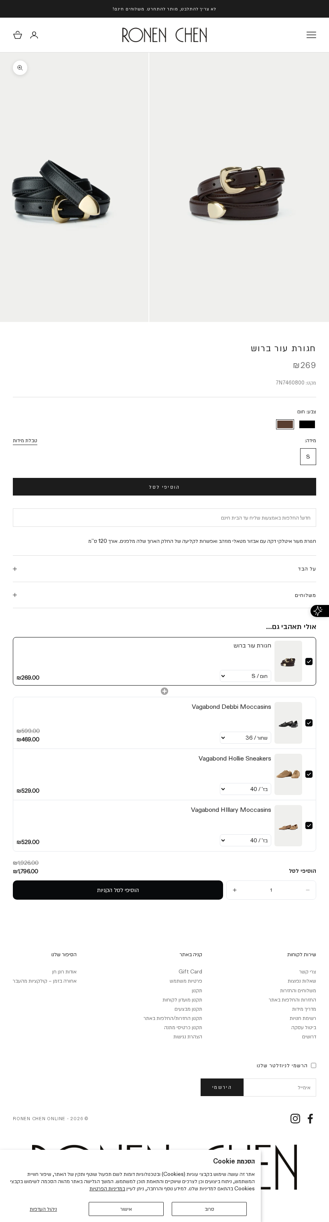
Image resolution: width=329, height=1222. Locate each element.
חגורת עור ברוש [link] (252, 645)
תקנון (197, 990)
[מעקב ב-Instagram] (295, 1119)
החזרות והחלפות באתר (292, 999)
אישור (126, 1208)
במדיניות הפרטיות (107, 1188)
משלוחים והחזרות (298, 990)
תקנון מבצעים (188, 1008)
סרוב (209, 1208)
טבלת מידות (25, 440)
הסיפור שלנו (64, 954)
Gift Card (190, 971)
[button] (308, 890)
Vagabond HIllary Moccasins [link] (231, 809)
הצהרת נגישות (187, 1036)
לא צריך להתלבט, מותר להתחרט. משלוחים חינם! (164, 9)
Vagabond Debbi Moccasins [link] (231, 706)
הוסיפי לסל (164, 487)
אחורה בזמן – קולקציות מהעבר (45, 980)
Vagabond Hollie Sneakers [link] (235, 758)
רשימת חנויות (303, 1018)
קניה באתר (190, 954)
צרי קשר (307, 971)
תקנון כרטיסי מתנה (183, 1027)
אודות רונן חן (64, 971)
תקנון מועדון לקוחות (182, 999)
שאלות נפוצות (302, 980)
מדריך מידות (304, 1008)
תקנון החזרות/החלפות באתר (173, 1018)
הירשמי (222, 1087)
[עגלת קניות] (17, 35)
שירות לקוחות (301, 954)
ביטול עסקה (303, 1027)
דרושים (309, 1036)
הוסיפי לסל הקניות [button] (118, 890)
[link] (288, 661)
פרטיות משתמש (186, 980)
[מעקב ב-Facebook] (310, 1119)
